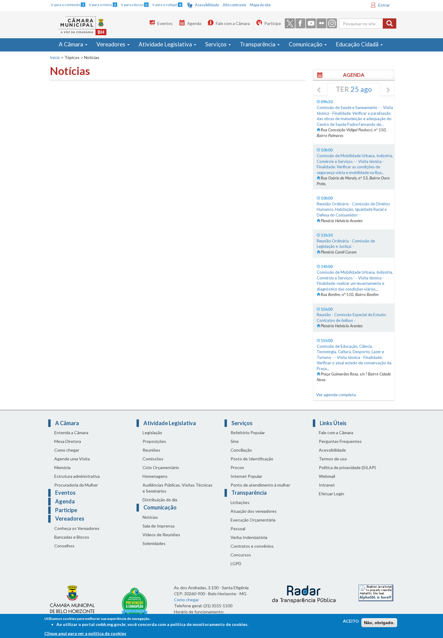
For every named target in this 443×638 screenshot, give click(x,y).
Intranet (327, 484)
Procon (237, 467)
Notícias (150, 517)
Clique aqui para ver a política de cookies (85, 633)
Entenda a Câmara (71, 432)
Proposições (154, 441)
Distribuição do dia (160, 499)
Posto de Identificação (252, 458)
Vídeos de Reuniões (161, 534)
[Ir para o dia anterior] (319, 90)
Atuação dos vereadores (254, 511)
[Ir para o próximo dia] (388, 90)
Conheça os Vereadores (76, 528)
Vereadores (111, 44)
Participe (272, 23)
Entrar (384, 5)
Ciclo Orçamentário (161, 467)
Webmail (327, 476)
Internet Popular (246, 476)
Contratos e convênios (252, 546)
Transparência (258, 44)
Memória (62, 467)
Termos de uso (333, 458)
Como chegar (66, 450)
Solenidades (154, 543)
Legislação (152, 432)
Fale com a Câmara (233, 23)
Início (55, 57)
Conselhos (64, 545)
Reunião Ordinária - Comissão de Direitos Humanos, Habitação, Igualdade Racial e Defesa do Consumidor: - (353, 209)
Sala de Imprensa (158, 525)
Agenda (194, 23)
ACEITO (351, 621)
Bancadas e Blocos (71, 537)
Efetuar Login (331, 493)
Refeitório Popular (248, 432)
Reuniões (151, 450)
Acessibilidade (207, 5)
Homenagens (155, 476)
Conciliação (241, 450)
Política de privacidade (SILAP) (347, 467)
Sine (235, 441)
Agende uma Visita (72, 458)
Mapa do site (260, 5)
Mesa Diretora (67, 441)
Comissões (153, 458)
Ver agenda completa (336, 394)
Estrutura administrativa (77, 476)
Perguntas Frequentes (340, 441)
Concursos (241, 554)
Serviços (216, 44)
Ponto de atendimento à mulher (260, 484)
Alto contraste (234, 5)
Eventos (165, 23)
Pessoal (238, 528)
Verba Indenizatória (249, 537)
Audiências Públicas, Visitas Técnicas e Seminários (177, 487)
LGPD (236, 563)
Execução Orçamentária (253, 519)
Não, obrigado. (379, 622)
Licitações (240, 502)
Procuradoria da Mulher (76, 484)
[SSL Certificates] (376, 592)
